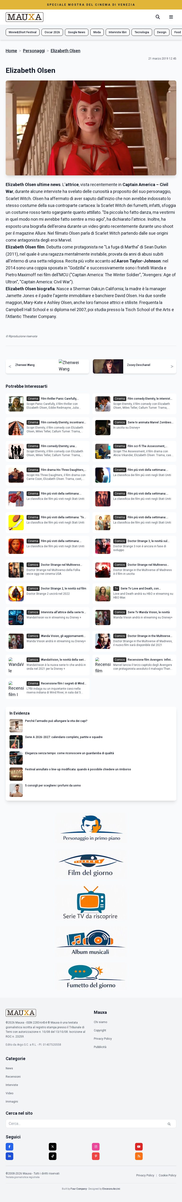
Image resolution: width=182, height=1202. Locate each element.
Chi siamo (100, 1022)
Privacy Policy (103, 1038)
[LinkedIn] (9, 1156)
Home (11, 50)
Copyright (100, 1030)
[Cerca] (158, 17)
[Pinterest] (96, 1156)
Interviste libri (118, 32)
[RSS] (139, 1156)
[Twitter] (52, 1147)
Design (161, 32)
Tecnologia (142, 32)
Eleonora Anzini (111, 1189)
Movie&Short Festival (22, 32)
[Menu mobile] (171, 17)
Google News (76, 32)
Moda (97, 32)
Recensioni (13, 1076)
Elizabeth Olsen (65, 50)
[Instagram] (96, 1147)
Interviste (12, 1085)
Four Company (79, 1189)
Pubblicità (100, 1047)
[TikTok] (52, 1156)
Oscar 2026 (52, 32)
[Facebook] (9, 1147)
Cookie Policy (167, 1175)
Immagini (12, 1101)
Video (9, 1093)
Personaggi (34, 50)
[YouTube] (139, 1147)
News (9, 1068)
